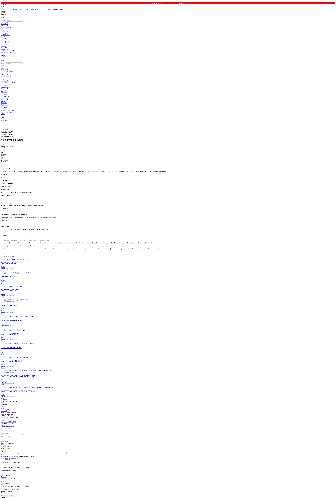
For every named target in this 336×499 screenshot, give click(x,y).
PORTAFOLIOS (5, 41)
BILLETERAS (5, 49)
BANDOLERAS (5, 35)
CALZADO (4, 22)
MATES (59, 9)
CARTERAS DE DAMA (26, 9)
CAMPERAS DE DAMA (8, 50)
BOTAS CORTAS (6, 25)
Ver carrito (3, 477)
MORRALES (4, 43)
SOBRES (3, 38)
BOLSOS (3, 46)
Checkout (3, 485)
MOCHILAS (4, 36)
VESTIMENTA (52, 9)
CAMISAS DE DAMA (7, 52)
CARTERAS (4, 24)
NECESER (4, 47)
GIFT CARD (44, 9)
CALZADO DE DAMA (12, 9)
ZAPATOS (4, 28)
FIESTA (3, 30)
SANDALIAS (5, 32)
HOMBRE (37, 9)
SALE (3, 9)
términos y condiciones (11, 458)
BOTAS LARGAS (6, 27)
